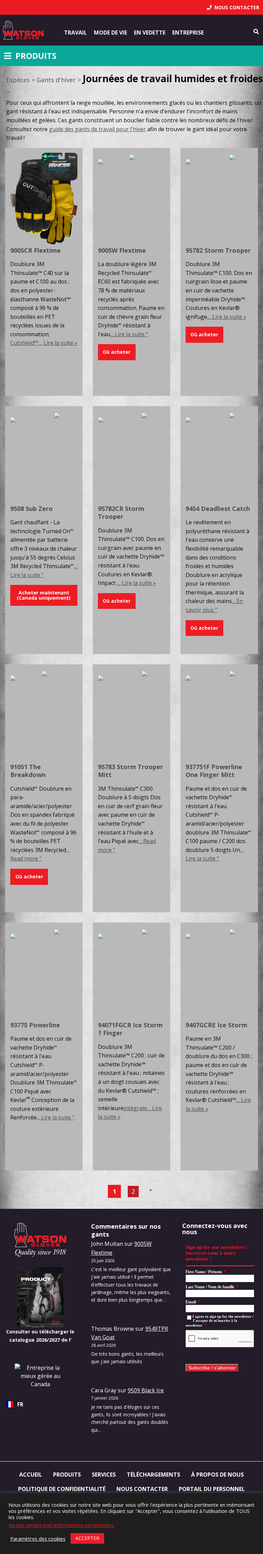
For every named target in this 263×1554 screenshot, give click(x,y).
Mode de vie (110, 32)
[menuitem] (233, 7)
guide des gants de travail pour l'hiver (97, 129)
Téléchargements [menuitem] (153, 1474)
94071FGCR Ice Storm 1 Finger (130, 1029)
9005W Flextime (122, 250)
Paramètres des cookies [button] (37, 1539)
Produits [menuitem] (67, 1474)
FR (20, 1404)
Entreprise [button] (188, 32)
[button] (117, 352)
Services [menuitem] (104, 1474)
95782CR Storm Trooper (121, 512)
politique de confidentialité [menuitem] (61, 1489)
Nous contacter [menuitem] (142, 1489)
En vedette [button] (149, 32)
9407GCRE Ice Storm (216, 1025)
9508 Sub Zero (31, 508)
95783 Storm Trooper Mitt (130, 771)
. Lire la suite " (56, 1117)
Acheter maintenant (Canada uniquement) (44, 595)
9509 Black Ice (146, 1390)
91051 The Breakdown (28, 771)
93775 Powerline (35, 1025)
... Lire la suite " (129, 334)
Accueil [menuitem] (30, 1474)
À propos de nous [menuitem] (217, 1474)
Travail (75, 32)
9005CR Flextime (35, 250)
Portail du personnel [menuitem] (212, 1489)
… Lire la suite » (226, 317)
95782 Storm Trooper (218, 250)
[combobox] (40, 1404)
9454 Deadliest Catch (218, 508)
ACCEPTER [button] (87, 1538)
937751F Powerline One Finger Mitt (214, 771)
